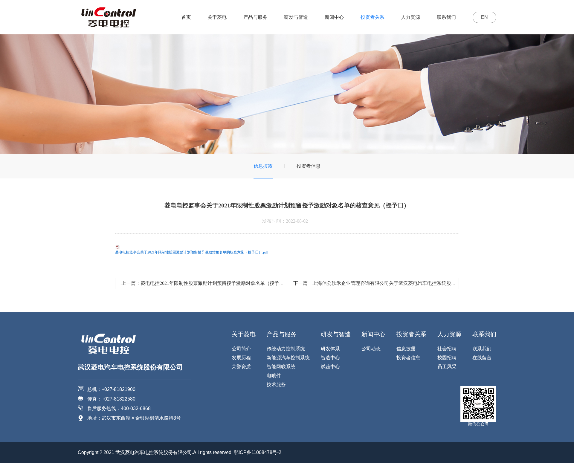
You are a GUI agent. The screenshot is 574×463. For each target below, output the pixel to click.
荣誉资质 (241, 366)
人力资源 (410, 17)
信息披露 (263, 166)
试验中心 (330, 366)
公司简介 (241, 348)
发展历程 (241, 357)
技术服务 (276, 384)
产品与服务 (255, 17)
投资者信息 (308, 166)
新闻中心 (334, 17)
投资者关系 (372, 17)
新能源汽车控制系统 (288, 357)
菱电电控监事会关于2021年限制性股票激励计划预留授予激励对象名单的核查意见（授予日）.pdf (191, 252)
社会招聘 (447, 348)
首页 (186, 17)
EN (484, 17)
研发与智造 (296, 17)
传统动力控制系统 (286, 348)
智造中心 (330, 357)
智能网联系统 (281, 366)
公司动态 (371, 348)
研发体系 (330, 348)
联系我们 (446, 17)
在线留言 (481, 357)
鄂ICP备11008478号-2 (257, 452)
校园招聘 (447, 357)
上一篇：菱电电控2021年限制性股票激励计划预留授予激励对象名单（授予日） (205, 283)
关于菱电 (217, 17)
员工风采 (447, 366)
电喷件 (274, 375)
